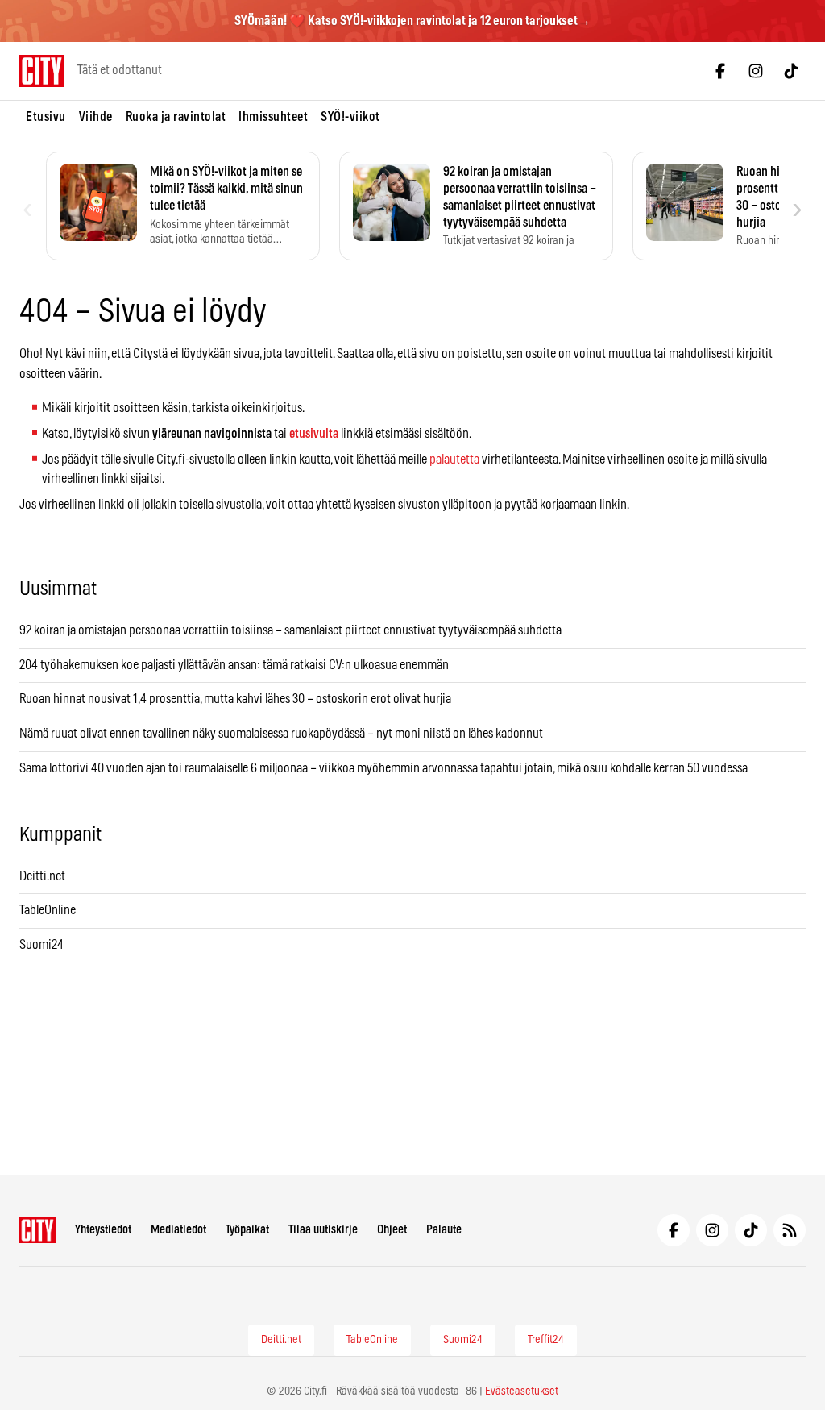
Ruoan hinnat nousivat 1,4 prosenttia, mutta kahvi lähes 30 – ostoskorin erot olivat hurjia (235, 699)
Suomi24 (41, 944)
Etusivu (46, 116)
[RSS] (789, 1230)
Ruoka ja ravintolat (176, 116)
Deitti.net (42, 876)
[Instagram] (755, 70)
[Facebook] (720, 70)
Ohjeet (392, 1230)
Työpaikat (247, 1230)
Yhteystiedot (103, 1230)
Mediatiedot (178, 1230)
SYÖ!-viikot (350, 116)
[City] (37, 1230)
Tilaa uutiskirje (323, 1230)
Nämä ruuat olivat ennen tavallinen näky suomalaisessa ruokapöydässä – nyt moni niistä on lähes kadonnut (281, 733)
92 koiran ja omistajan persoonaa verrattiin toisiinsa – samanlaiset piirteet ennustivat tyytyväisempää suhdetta (290, 630)
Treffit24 (546, 1340)
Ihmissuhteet (273, 116)
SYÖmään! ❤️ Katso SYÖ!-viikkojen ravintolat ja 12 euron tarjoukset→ (412, 21)
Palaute (444, 1230)
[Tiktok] (791, 70)
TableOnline (47, 910)
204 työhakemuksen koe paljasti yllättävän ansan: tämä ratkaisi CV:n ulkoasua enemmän (234, 665)
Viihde (96, 116)
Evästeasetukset (521, 1391)
